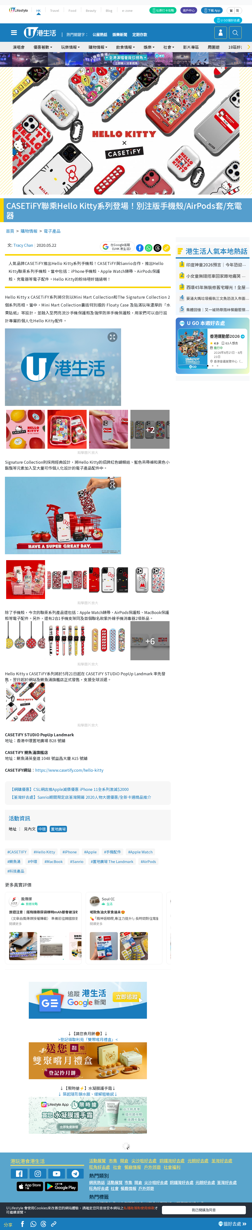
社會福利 (172, 1167)
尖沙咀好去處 (144, 1160)
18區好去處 (238, 47)
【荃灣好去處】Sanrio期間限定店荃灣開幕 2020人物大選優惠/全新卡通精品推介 (80, 797)
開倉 (124, 1160)
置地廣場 (58, 828)
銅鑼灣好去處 (172, 1160)
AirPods (149, 861)
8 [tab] (119, 59)
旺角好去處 (99, 1167)
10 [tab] (129, 59)
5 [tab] (134, 53)
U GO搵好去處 (230, 20)
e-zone (127, 10)
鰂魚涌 (14, 861)
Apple (91, 851)
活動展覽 (97, 1160)
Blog (109, 10)
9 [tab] (124, 59)
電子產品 (52, 231)
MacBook (55, 861)
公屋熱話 (100, 35)
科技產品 (16, 871)
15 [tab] (129, 65)
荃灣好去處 (221, 1160)
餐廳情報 (132, 1167)
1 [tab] (114, 53)
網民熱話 (97, 1182)
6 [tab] (139, 53)
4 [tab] (129, 53)
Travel (54, 10)
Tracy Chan (23, 245)
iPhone (70, 851)
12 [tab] (139, 59)
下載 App (214, 10)
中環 (42, 828)
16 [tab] (134, 65)
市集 (113, 1160)
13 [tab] (119, 65)
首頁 (10, 231)
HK (38, 10)
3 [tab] (124, 53)
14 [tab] (124, 65)
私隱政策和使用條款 (139, 1207)
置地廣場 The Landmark (113, 861)
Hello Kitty (45, 851)
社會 (117, 1167)
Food (72, 10)
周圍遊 (214, 47)
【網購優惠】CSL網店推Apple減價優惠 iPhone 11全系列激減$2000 (69, 789)
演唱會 (19, 47)
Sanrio (77, 861)
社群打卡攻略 (165, 10)
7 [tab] (114, 59)
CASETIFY (17, 851)
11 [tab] (134, 59)
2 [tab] (119, 53)
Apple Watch (141, 851)
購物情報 (29, 231)
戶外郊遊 (152, 1167)
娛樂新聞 (119, 35)
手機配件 (113, 851)
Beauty (91, 10)
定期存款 (139, 35)
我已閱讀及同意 (204, 1209)
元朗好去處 (198, 1160)
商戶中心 (189, 10)
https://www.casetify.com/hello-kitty (69, 770)
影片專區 (191, 47)
